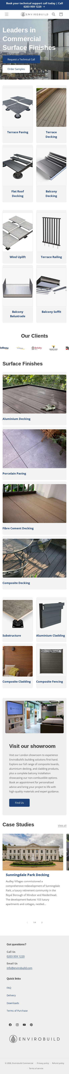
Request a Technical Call (21, 59)
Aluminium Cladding (50, 635)
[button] (6, 14)
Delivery (11, 995)
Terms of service (36, 1068)
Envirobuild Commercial (22, 1063)
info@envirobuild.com (19, 968)
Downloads (13, 1003)
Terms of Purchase (17, 1010)
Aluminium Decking (16, 419)
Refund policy (58, 1063)
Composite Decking (16, 583)
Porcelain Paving (14, 473)
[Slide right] (42, 922)
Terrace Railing (51, 257)
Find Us (19, 802)
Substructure (12, 635)
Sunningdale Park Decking (27, 875)
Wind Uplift (18, 257)
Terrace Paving (17, 132)
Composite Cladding (17, 681)
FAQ (9, 987)
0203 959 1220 (16, 956)
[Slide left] (27, 922)
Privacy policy (43, 1063)
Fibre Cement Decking (18, 528)
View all (62, 825)
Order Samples (16, 69)
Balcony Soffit (51, 312)
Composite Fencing (49, 681)
